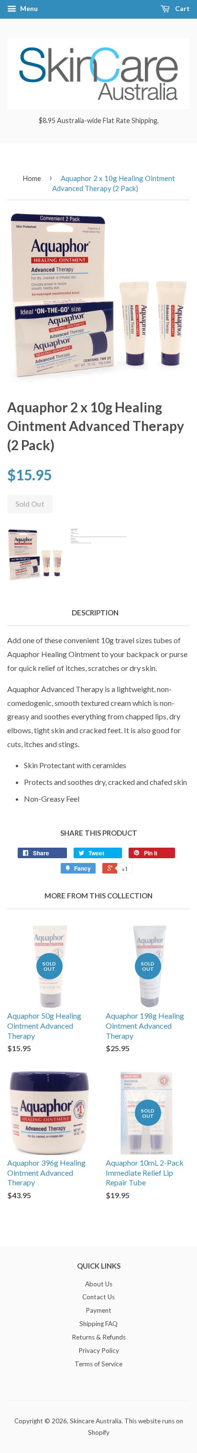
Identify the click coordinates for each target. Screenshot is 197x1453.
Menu (28, 8)
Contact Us (98, 1297)
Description (95, 612)
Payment (98, 1310)
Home (31, 178)
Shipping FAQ (98, 1324)
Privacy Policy (98, 1350)
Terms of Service (98, 1364)
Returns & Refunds (99, 1337)
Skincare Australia (95, 1421)
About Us (98, 1284)
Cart (182, 8)
